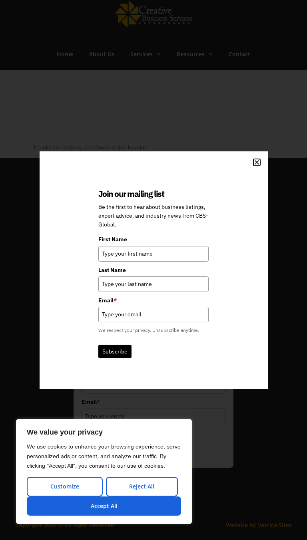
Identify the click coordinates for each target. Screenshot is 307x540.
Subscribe (115, 351)
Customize (64, 486)
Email (107, 300)
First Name (112, 239)
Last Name (112, 270)
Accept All (104, 506)
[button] (257, 162)
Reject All (141, 486)
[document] (153, 270)
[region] (104, 471)
